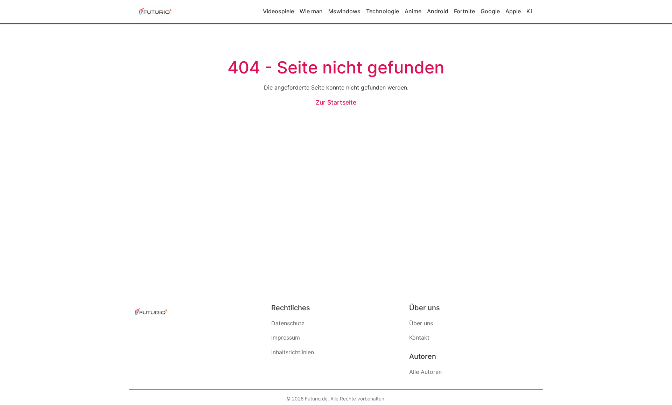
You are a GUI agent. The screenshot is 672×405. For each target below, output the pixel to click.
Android (437, 11)
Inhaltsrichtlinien (292, 352)
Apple (513, 11)
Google (490, 11)
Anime (413, 11)
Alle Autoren (425, 371)
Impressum (285, 337)
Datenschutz (287, 323)
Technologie (382, 11)
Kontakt (419, 337)
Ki (529, 11)
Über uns (421, 323)
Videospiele (278, 11)
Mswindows (344, 11)
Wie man (311, 11)
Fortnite (464, 11)
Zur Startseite (336, 102)
